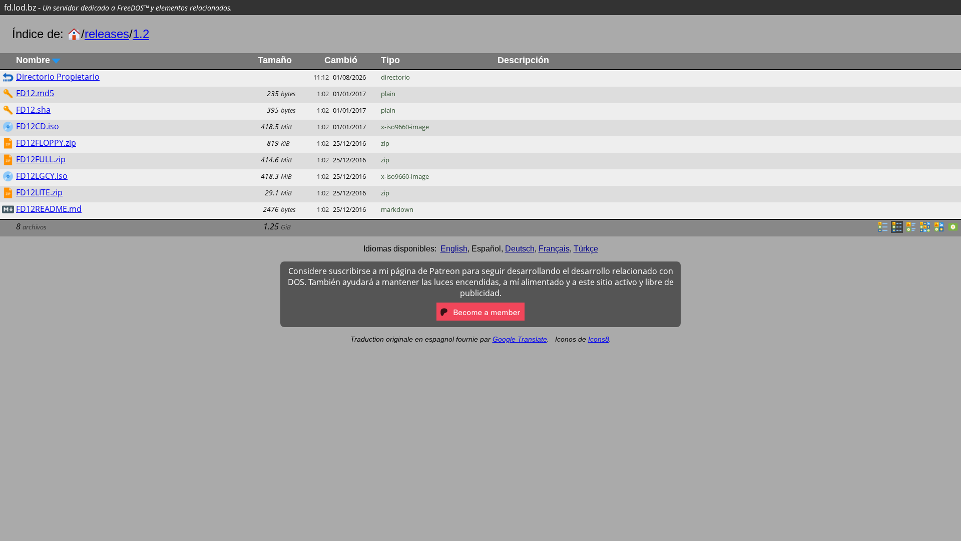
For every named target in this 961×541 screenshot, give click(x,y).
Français (554, 248)
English (453, 248)
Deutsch (520, 248)
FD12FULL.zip (41, 159)
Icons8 (598, 339)
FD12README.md (49, 208)
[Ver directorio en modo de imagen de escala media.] (939, 229)
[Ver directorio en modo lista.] (883, 229)
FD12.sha (33, 109)
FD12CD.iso (37, 126)
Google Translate (520, 339)
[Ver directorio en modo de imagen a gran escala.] (953, 229)
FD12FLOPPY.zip (46, 142)
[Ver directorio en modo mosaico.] (911, 229)
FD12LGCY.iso (42, 175)
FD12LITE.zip (39, 192)
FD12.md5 (35, 93)
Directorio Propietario (58, 76)
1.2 (141, 34)
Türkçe (586, 248)
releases (107, 34)
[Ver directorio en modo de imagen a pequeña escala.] (925, 229)
